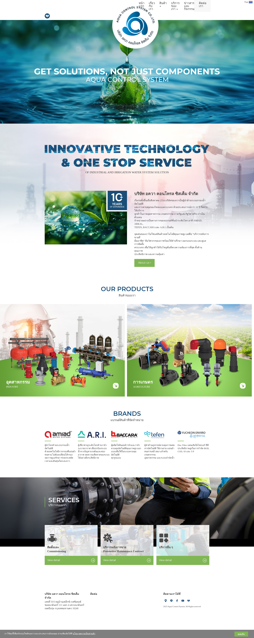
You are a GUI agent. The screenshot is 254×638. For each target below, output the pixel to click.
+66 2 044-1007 (97, 598)
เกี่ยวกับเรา (152, 6)
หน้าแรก (141, 4)
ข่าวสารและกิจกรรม (189, 6)
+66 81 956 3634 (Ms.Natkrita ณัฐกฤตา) (109, 608)
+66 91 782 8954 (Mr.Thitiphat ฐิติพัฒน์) (109, 601)
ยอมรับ (241, 634)
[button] (19, 72)
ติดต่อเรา (202, 4)
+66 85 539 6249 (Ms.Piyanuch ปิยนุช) (108, 604)
